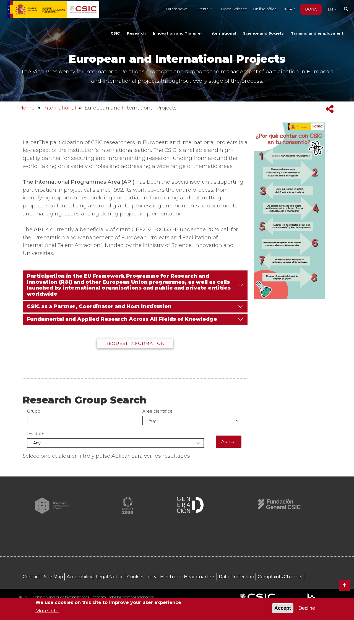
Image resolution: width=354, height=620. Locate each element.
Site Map (53, 576)
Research (136, 33)
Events (202, 9)
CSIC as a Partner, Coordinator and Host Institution (99, 306)
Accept (282, 608)
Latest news (176, 9)
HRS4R (288, 9)
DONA (311, 9)
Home (27, 108)
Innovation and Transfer (177, 33)
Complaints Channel (280, 576)
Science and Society (263, 33)
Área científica (157, 411)
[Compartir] (330, 109)
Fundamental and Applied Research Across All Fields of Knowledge (122, 319)
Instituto (36, 433)
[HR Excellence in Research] (311, 597)
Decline (306, 608)
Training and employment (317, 33)
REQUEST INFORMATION (135, 343)
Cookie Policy (142, 576)
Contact (31, 576)
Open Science (234, 9)
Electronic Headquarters (187, 576)
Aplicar (228, 441)
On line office (265, 9)
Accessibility (79, 576)
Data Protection (236, 576)
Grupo (33, 411)
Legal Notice (110, 576)
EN (331, 9)
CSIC (115, 33)
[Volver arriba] (344, 585)
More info (47, 610)
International (222, 33)
